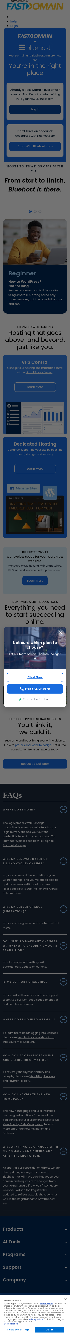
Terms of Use (46, 1303)
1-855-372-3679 (37, 689)
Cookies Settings (18, 1329)
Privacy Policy (36, 1319)
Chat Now (35, 677)
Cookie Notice (11, 1323)
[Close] (65, 1299)
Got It (49, 1329)
